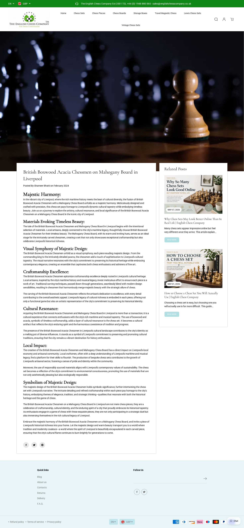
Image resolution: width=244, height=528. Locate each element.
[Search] (216, 19)
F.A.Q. (40, 503)
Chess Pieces (98, 13)
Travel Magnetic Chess (165, 13)
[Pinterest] (42, 445)
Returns (41, 493)
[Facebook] (26, 445)
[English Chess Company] (29, 19)
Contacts (42, 487)
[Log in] (224, 19)
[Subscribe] (205, 479)
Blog (39, 477)
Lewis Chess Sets (192, 13)
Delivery (41, 498)
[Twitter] (34, 445)
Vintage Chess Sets (131, 25)
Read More (171, 240)
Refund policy (17, 522)
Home (63, 13)
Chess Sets (79, 13)
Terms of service (35, 522)
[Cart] (232, 19)
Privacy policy (54, 522)
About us (41, 482)
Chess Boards (119, 13)
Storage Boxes (140, 13)
